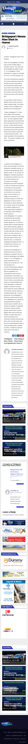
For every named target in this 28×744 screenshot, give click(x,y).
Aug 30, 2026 (8, 453)
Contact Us (8, 735)
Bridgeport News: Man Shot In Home (14, 39)
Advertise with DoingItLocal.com (19, 732)
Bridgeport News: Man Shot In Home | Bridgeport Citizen (16, 472)
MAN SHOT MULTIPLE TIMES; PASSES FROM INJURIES (13, 451)
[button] (25, 24)
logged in (11, 514)
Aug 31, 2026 (8, 418)
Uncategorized (12, 33)
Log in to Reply (20, 483)
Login (25, 735)
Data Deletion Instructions (17, 735)
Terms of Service (22, 742)
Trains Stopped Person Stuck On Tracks (19, 341)
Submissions (23, 738)
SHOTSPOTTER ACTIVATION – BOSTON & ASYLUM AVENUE (13, 435)
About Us (9, 732)
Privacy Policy (16, 738)
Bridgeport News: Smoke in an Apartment (9, 341)
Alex (15, 437)
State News (6, 686)
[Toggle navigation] (13, 24)
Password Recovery (8, 738)
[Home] (2, 24)
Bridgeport (4, 33)
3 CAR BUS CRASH (11, 416)
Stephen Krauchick (13, 46)
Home (5, 732)
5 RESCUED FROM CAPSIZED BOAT (11, 689)
